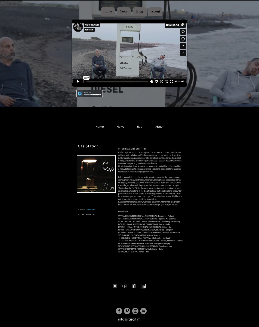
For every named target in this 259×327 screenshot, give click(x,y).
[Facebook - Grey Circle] (119, 311)
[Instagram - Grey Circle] (135, 311)
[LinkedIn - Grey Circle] (143, 311)
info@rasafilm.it (131, 319)
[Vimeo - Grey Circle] (127, 311)
